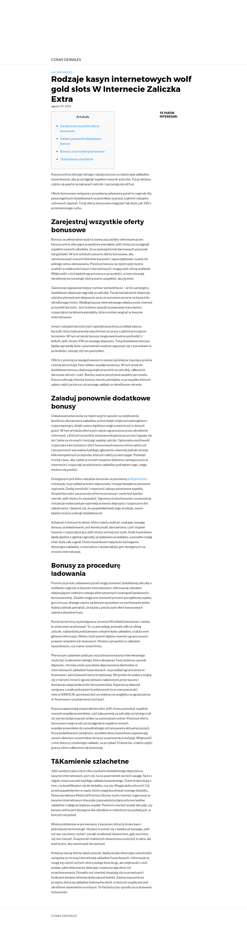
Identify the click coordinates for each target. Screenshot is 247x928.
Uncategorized (62, 72)
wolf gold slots (137, 479)
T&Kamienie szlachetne (76, 159)
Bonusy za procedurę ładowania (82, 151)
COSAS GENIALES (66, 59)
